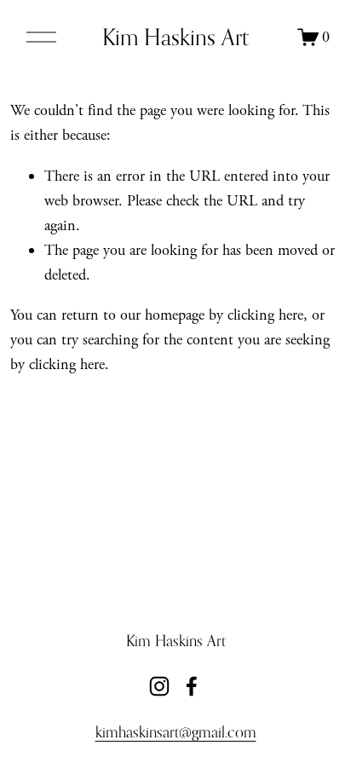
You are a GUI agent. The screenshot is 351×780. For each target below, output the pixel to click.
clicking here (265, 315)
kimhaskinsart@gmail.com (175, 731)
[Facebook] (191, 686)
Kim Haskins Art (175, 36)
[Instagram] (159, 686)
